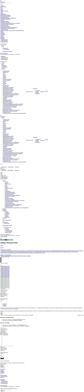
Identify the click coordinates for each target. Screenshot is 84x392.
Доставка (4, 305)
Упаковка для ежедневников (14, 255)
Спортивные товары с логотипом (11, 251)
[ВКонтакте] (1, 239)
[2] (42, 259)
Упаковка (56, 251)
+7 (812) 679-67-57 (4, 39)
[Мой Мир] (4, 239)
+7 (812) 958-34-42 (4, 41)
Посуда (39, 252)
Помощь (2, 373)
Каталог (6, 182)
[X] (6, 239)
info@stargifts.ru (4, 53)
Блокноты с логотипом (4, 255)
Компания (7, 212)
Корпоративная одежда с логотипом (48, 250)
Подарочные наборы (51, 251)
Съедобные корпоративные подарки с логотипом (28, 251)
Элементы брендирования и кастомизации (63, 250)
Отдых (42, 252)
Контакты (2, 377)
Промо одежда (61, 251)
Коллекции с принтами (42, 251)
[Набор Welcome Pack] (4, 266)
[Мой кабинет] (0, 165)
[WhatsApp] (9, 239)
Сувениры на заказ (37, 250)
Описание (5, 303)
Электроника (22, 252)
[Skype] (10, 239)
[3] (42, 260)
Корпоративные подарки (15, 252)
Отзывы (4, 304)
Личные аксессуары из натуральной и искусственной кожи (21, 250)
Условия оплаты (3, 375)
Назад (7, 181)
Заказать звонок (8, 232)
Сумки (29, 252)
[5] (42, 262)
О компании (2, 369)
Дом (44, 252)
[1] (42, 257)
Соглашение (2, 380)
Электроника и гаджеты (76, 250)
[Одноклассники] (2, 239)
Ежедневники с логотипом (25, 255)
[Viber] (7, 239)
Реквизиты (2, 372)
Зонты (26, 252)
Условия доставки (3, 376)
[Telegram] (12, 239)
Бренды (1, 365)
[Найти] (1, 4)
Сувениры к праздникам (5, 250)
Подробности (3, 292)
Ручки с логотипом (34, 252)
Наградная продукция (6, 252)
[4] (42, 261)
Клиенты (2, 371)
